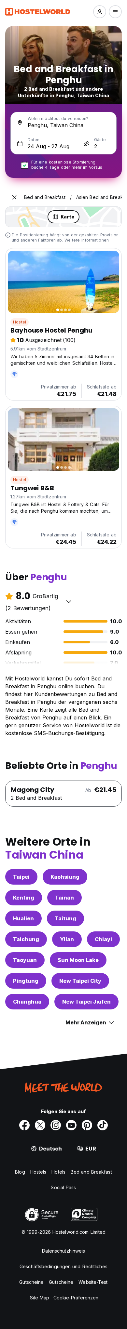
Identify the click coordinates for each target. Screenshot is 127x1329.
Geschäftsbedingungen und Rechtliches (63, 1266)
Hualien (23, 918)
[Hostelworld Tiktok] (102, 1125)
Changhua (27, 1001)
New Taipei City (80, 981)
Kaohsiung (64, 877)
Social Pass (63, 1187)
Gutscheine (31, 1282)
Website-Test (92, 1282)
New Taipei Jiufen (86, 1001)
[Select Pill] (99, 11)
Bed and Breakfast (91, 1172)
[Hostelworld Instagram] (55, 1125)
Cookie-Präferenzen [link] (76, 1297)
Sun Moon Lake (78, 960)
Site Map (39, 1297)
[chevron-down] (69, 601)
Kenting (23, 897)
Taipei (21, 877)
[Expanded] (14, 197)
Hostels (38, 1172)
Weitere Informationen (86, 240)
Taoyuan (25, 960)
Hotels (58, 1172)
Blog (20, 1172)
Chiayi (103, 939)
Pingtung (25, 981)
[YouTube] (71, 1125)
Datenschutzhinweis (63, 1251)
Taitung (65, 918)
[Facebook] (24, 1125)
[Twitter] (40, 1125)
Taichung (26, 939)
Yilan (67, 939)
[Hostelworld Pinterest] (87, 1125)
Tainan (64, 897)
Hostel (19, 322)
